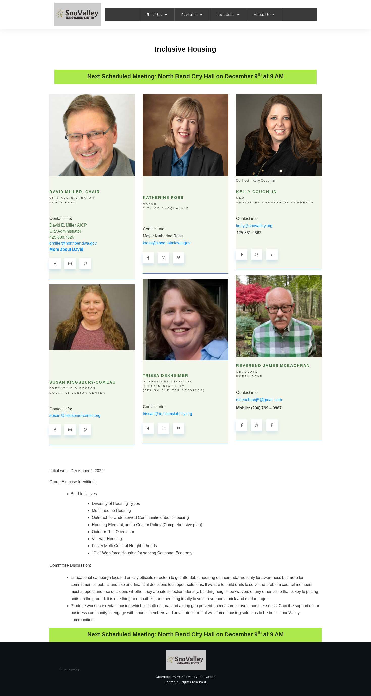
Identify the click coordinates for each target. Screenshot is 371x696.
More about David (66, 249)
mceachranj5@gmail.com (259, 399)
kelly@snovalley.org (254, 225)
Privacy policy (69, 669)
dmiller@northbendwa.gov (73, 243)
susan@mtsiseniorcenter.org (74, 415)
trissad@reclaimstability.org (167, 414)
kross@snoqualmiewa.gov (166, 243)
